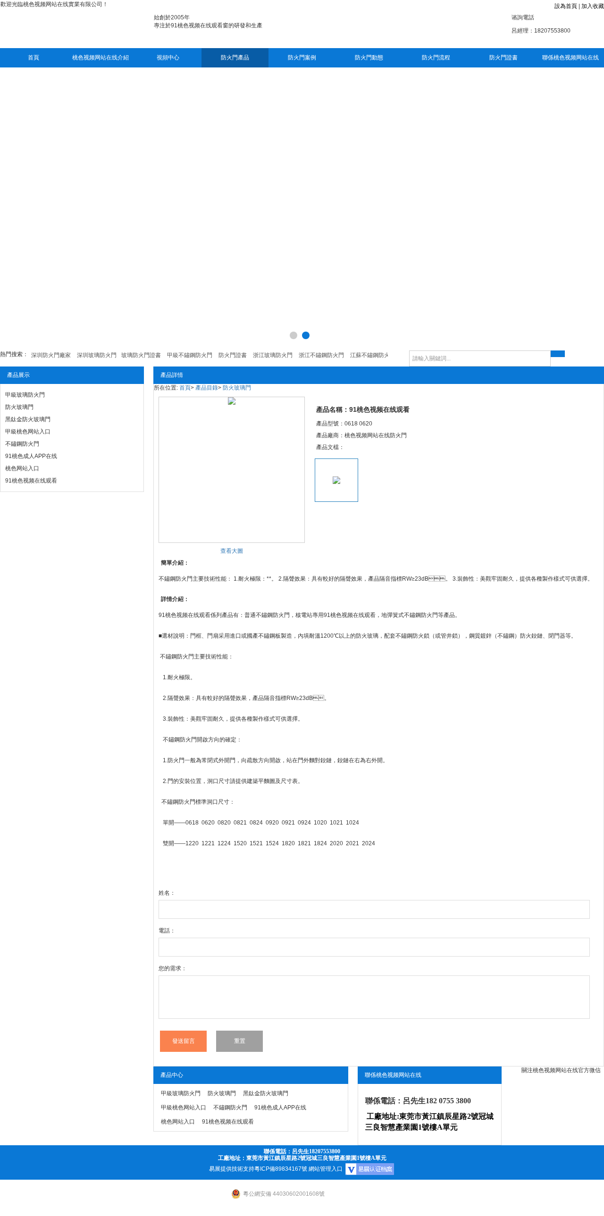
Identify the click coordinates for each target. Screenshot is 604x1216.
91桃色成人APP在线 (31, 456)
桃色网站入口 (22, 468)
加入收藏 (592, 6)
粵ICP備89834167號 (280, 1169)
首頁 (33, 57)
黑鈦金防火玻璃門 (27, 419)
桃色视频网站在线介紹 (100, 57)
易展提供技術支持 (231, 1169)
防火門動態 (369, 57)
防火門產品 (235, 57)
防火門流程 (436, 57)
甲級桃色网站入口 (27, 431)
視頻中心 (168, 57)
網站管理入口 (326, 1169)
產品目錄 (206, 387)
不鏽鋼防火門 (22, 444)
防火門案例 (302, 57)
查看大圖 (231, 551)
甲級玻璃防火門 (25, 394)
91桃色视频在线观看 (31, 480)
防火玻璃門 (19, 407)
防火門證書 (503, 57)
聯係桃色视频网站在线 (570, 57)
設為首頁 (565, 6)
